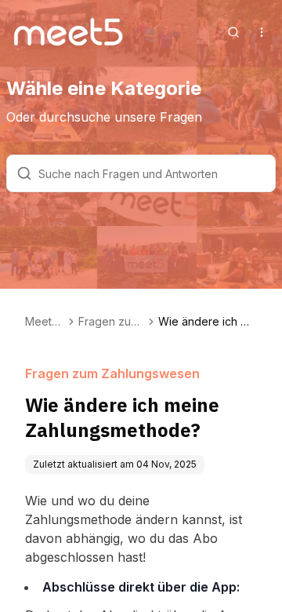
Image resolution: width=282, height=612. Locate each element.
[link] (207, 322)
